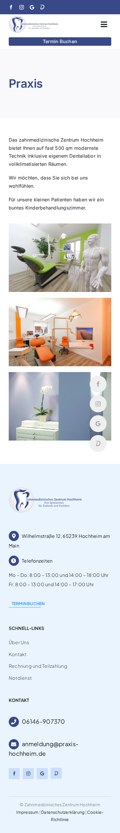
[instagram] (21, 7)
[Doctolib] (42, 7)
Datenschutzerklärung (62, 812)
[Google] (32, 7)
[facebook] (11, 7)
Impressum (27, 812)
